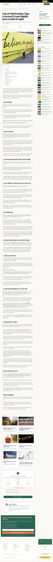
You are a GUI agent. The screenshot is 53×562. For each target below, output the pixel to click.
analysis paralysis (14, 259)
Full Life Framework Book (16, 546)
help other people (9, 333)
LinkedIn (17, 554)
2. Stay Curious (6, 70)
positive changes (18, 316)
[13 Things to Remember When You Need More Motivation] (10, 421)
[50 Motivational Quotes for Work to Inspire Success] (10, 438)
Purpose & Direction (27, 547)
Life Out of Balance (27, 548)
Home (3, 8)
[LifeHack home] (6, 4)
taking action (25, 189)
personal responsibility (14, 291)
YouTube (15, 554)
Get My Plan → (45, 1)
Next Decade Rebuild (27, 549)
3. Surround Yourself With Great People (10, 72)
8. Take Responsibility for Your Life (9, 79)
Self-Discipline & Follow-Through (29, 546)
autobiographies (15, 251)
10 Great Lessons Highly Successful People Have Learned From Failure (26, 463)
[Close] (48, 1)
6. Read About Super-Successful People (10, 76)
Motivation (11, 8)
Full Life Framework (5, 547)
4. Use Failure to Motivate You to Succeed (10, 73)
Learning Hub (15, 548)
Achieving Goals (5, 549)
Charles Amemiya (5, 26)
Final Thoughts (6, 84)
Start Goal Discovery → (45, 557)
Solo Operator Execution (28, 550)
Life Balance (4, 548)
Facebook (4, 554)
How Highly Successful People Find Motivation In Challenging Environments (26, 429)
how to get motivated (13, 242)
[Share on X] (7, 29)
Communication (7, 8)
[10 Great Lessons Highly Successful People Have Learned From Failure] (26, 455)
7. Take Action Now (7, 78)
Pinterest (11, 554)
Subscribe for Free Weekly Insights (18, 532)
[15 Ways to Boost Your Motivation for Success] (26, 438)
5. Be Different (6, 75)
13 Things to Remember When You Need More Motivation (9, 429)
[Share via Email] (9, 29)
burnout (22, 91)
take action (30, 177)
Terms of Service (38, 557)
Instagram (7, 554)
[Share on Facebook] (3, 29)
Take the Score (47, 4)
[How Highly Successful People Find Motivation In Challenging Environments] (26, 421)
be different (30, 231)
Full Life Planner (15, 547)
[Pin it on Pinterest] (5, 29)
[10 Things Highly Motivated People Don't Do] (10, 455)
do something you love (18, 389)
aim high (11, 122)
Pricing (14, 549)
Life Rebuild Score (5, 546)
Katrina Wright (7, 64)
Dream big (4, 120)
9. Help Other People (7, 81)
